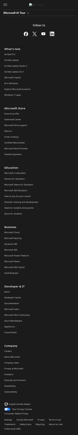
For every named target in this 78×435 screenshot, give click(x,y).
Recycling (40, 424)
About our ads (56, 424)
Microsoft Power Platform (16, 255)
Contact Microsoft (24, 419)
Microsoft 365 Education (15, 190)
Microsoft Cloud (12, 232)
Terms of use (55, 419)
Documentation (11, 303)
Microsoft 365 (10, 249)
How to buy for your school (17, 196)
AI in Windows (11, 83)
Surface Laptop (11, 60)
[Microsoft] (39, 5)
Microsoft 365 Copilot (14, 267)
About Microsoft (12, 356)
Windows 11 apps (12, 94)
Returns (8, 131)
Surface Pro (9, 54)
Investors (8, 374)
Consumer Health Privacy (16, 413)
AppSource (9, 326)
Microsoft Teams (12, 261)
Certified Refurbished (14, 142)
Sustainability (10, 391)
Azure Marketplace (13, 320)
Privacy (41, 419)
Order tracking (11, 136)
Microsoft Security (13, 238)
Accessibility (10, 386)
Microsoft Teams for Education (18, 184)
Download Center (12, 119)
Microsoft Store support (15, 125)
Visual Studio (10, 332)
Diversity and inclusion (15, 380)
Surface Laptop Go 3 (14, 71)
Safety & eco (25, 424)
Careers (8, 351)
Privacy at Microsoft (13, 368)
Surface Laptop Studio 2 (15, 65)
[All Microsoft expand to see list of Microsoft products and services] (5, 5)
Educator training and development (21, 202)
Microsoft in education (15, 173)
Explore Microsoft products (17, 89)
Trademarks (9, 424)
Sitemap (8, 419)
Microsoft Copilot (12, 77)
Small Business (11, 273)
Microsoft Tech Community (17, 315)
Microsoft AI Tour (14, 12)
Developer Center (12, 297)
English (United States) (19, 404)
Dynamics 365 (10, 244)
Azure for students (13, 213)
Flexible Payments (12, 154)
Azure (7, 291)
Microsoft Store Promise (15, 148)
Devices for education (14, 178)
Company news (11, 362)
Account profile (11, 113)
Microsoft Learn (11, 309)
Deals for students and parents (19, 207)
